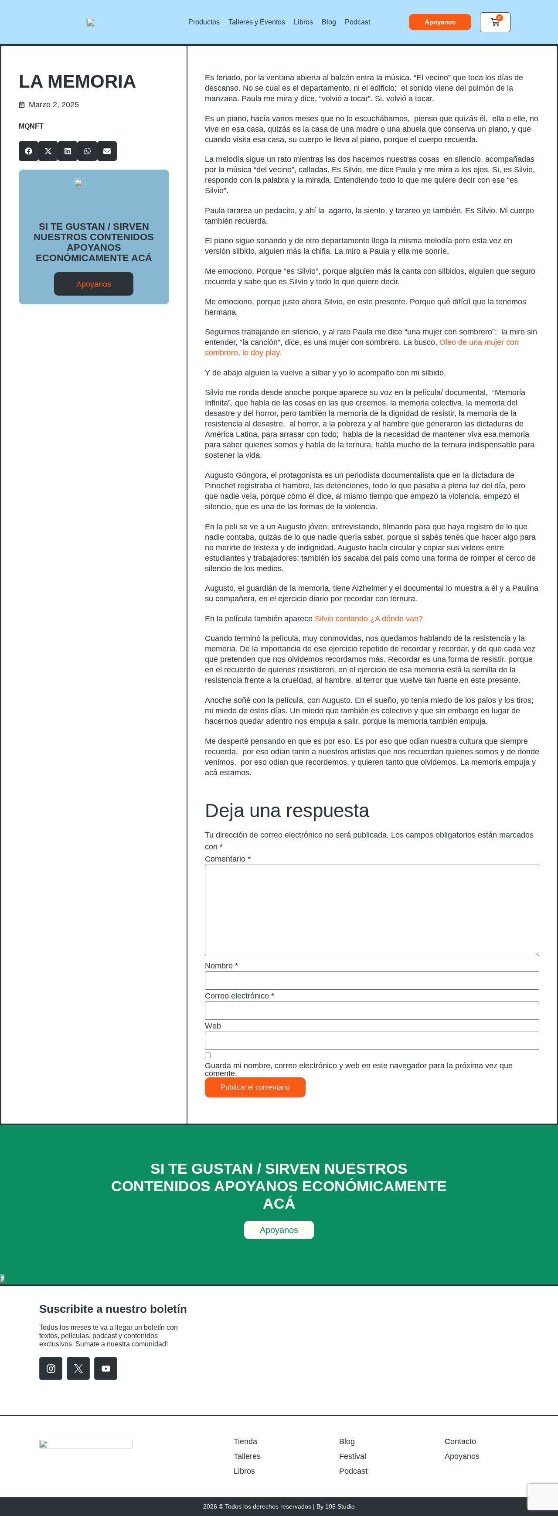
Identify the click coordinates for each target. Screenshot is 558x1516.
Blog (329, 22)
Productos (204, 22)
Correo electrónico (239, 996)
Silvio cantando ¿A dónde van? (370, 618)
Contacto (460, 1441)
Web (213, 1026)
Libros (303, 22)
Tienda (245, 1441)
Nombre (221, 966)
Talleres (247, 1456)
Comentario (228, 859)
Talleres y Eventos (256, 22)
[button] (28, 151)
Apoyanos (462, 1456)
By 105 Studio (335, 1506)
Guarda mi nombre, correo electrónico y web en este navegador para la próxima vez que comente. (359, 1069)
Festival (352, 1456)
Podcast (357, 22)
